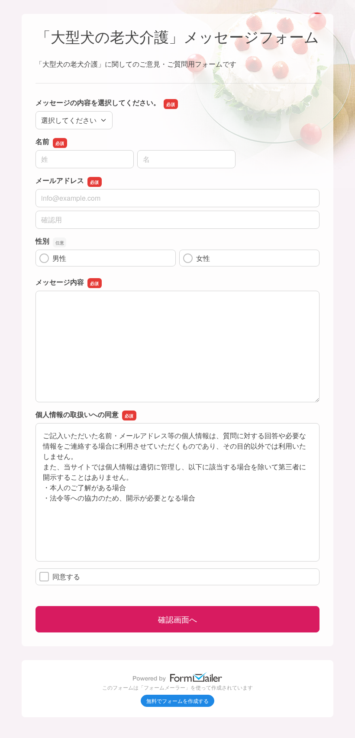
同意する (66, 576)
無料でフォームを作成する (177, 700)
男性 (59, 258)
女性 (203, 258)
